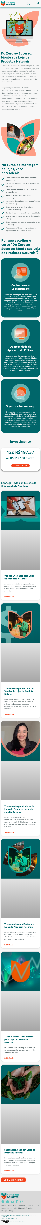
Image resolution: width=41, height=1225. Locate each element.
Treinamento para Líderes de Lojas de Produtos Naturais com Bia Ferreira (19, 809)
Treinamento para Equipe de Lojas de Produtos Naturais (19, 925)
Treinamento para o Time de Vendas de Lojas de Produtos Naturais (19, 691)
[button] (28, 3)
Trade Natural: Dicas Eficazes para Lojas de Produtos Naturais (19, 1039)
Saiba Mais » (9, 596)
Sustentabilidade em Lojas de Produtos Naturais (19, 1151)
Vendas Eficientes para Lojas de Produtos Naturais (19, 577)
